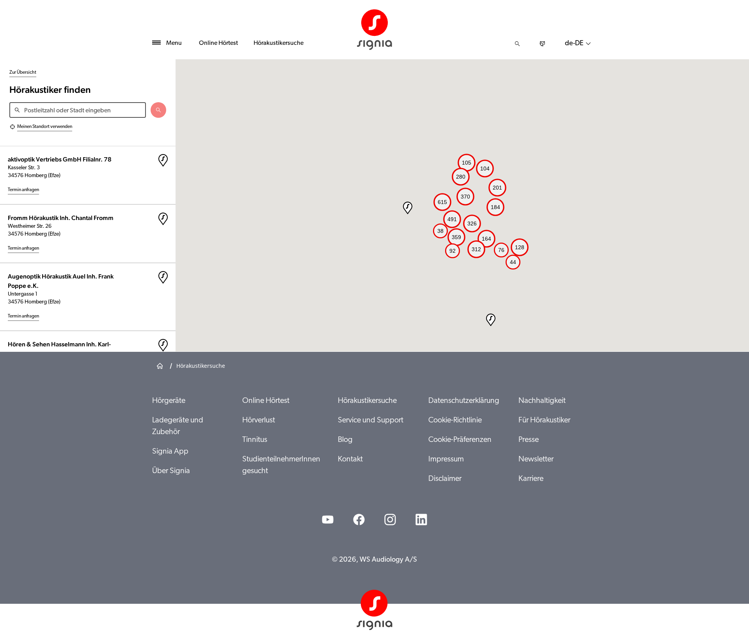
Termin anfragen (23, 190)
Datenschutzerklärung (463, 401)
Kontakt (350, 459)
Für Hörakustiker (544, 420)
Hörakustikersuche (279, 43)
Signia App (170, 452)
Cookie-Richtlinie (455, 420)
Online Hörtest (218, 43)
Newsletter (536, 459)
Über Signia (171, 471)
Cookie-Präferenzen (460, 440)
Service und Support (370, 420)
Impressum (446, 459)
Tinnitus (254, 440)
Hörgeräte (168, 401)
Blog (345, 440)
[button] (490, 320)
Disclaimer (444, 479)
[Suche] (517, 43)
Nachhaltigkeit (542, 401)
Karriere (530, 479)
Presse (528, 440)
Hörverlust (258, 420)
